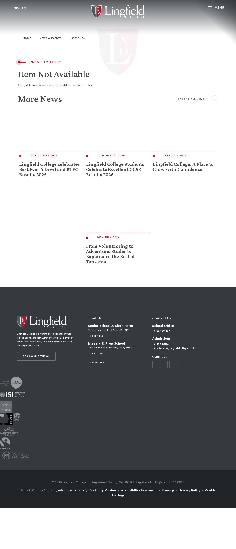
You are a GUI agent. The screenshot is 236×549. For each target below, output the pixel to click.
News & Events (51, 38)
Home (27, 38)
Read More (27, 188)
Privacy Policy (189, 490)
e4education (67, 490)
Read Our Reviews (36, 356)
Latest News (78, 38)
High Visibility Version (99, 490)
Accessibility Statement (139, 490)
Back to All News (191, 99)
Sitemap (168, 490)
